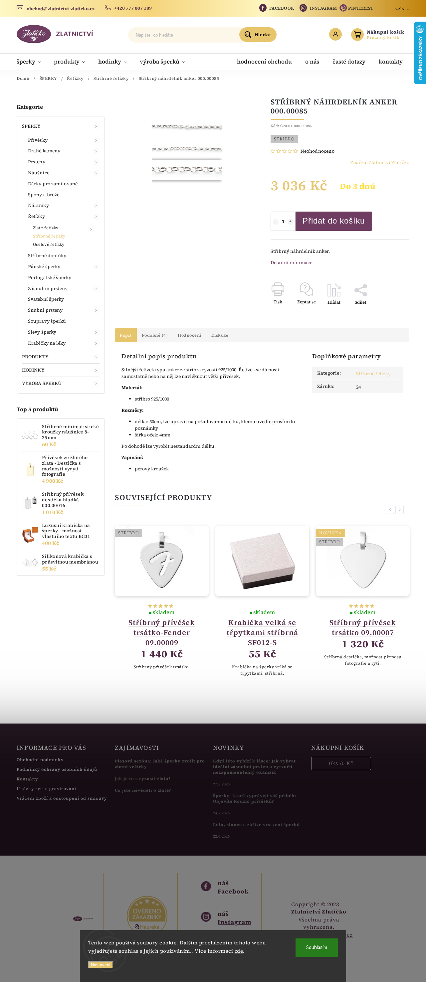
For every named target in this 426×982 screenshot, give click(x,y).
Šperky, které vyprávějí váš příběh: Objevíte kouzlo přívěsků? (254, 798)
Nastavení (100, 964)
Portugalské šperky (49, 277)
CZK (400, 8)
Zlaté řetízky (45, 228)
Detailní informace (291, 262)
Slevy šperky (42, 332)
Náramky (38, 205)
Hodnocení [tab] (189, 335)
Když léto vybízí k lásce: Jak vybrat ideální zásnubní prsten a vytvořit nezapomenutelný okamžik (254, 766)
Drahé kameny (44, 150)
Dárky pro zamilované (53, 183)
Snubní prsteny (45, 310)
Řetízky (36, 216)
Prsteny (36, 161)
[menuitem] (32, 61)
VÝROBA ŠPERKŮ (42, 383)
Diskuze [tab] (220, 335)
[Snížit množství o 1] (276, 222)
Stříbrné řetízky (49, 236)
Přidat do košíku (334, 220)
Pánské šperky (44, 266)
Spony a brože (43, 194)
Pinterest (360, 8)
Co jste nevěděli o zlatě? (143, 790)
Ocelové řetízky (49, 244)
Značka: (379, 162)
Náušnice (38, 172)
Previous (391, 509)
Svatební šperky (46, 299)
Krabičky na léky (47, 343)
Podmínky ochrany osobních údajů (57, 769)
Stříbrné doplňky (47, 255)
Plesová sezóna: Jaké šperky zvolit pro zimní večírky (160, 763)
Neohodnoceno (317, 151)
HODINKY (33, 370)
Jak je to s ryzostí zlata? (143, 778)
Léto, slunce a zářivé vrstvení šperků (256, 824)
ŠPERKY (31, 126)
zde (239, 950)
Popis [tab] (126, 335)
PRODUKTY (35, 356)
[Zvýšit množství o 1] (291, 222)
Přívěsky (38, 140)
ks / (341, 763)
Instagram (323, 8)
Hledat (263, 34)
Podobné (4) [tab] (155, 335)
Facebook (281, 8)
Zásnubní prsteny (48, 288)
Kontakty (27, 779)
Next (401, 509)
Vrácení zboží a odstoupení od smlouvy (62, 798)
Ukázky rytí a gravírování (46, 788)
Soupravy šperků (47, 321)
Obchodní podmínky (40, 759)
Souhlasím (316, 947)
